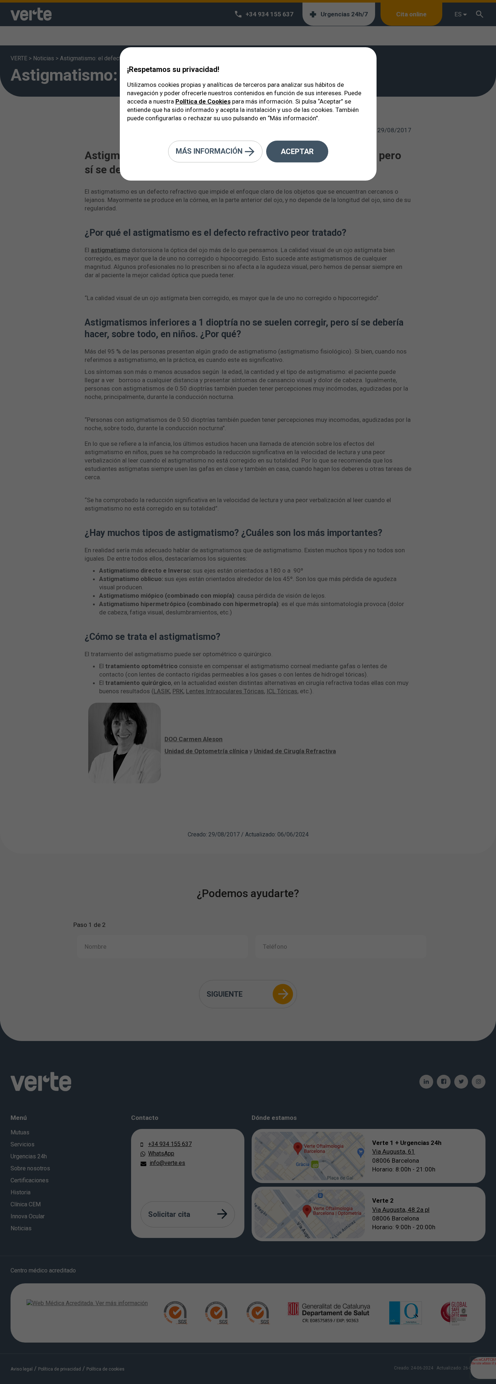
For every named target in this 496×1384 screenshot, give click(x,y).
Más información (210, 150)
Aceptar (297, 151)
